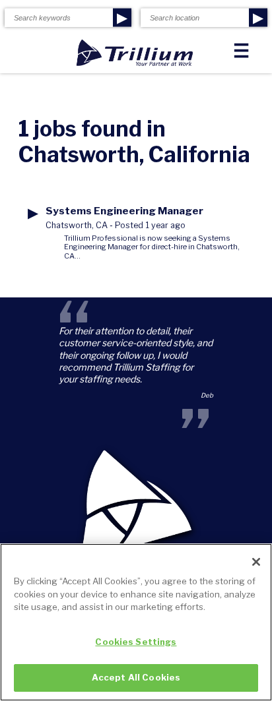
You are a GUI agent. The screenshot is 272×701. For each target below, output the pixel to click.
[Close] (256, 561)
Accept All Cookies (136, 677)
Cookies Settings (135, 641)
